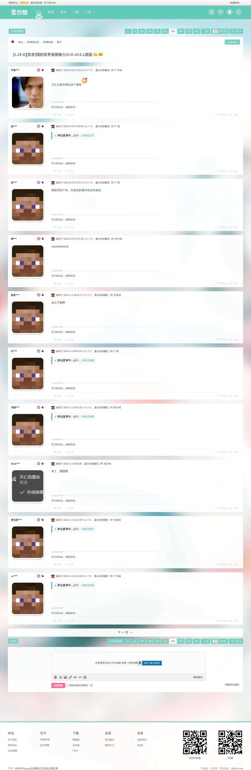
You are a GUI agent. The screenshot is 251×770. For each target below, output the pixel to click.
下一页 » (125, 632)
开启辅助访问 (228, 3)
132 (165, 31)
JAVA (75, 750)
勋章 (51, 12)
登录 (124, 662)
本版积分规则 (232, 684)
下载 (76, 12)
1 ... (128, 31)
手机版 (204, 768)
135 (188, 31)
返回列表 (18, 31)
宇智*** (15, 70)
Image (65, 677)
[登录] (211, 12)
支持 (71, 114)
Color (60, 677)
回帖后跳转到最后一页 (81, 685)
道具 (63, 12)
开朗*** (15, 407)
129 (141, 31)
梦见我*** (16, 520)
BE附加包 (48, 42)
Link (70, 677)
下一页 (234, 31)
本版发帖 (232, 42)
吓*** (14, 351)
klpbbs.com (237, 768)
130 (149, 31)
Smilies (85, 677)
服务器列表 (36, 2)
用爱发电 (24, 2)
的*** (14, 126)
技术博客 (45, 745)
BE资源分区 (33, 42)
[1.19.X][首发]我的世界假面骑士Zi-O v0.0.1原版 (52, 54)
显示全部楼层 (102, 70)
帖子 (59, 42)
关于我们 (12, 739)
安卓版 (76, 745)
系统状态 (224, 768)
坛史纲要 (12, 750)
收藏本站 (234, 2)
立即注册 (132, 662)
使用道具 (223, 114)
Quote (75, 677)
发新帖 (12, 641)
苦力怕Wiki (49, 2)
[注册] (220, 12)
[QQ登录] (229, 12)
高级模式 (198, 677)
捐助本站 (142, 739)
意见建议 (109, 739)
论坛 (38, 12)
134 (181, 31)
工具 (88, 12)
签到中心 (13, 2)
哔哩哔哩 (45, 739)
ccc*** (14, 576)
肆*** (14, 238)
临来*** (15, 295)
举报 (235, 114)
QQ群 (140, 745)
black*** (15, 463)
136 (196, 31)
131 (157, 31)
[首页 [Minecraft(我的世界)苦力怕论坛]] (12, 42)
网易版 (76, 739)
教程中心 (109, 745)
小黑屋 (213, 768)
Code (80, 677)
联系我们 (12, 745)
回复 (59, 114)
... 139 (205, 31)
